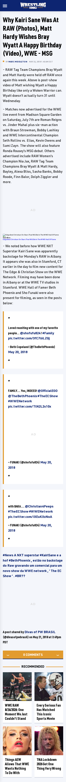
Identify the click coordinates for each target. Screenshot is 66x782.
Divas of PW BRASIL (39, 632)
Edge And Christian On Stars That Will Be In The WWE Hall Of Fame (29, 239)
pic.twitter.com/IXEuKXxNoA (30, 517)
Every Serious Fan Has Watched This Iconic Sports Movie (49, 712)
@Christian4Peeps (39, 506)
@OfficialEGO (48, 391)
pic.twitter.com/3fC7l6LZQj (29, 338)
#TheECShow (47, 396)
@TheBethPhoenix (22, 396)
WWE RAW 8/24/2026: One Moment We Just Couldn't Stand (16, 712)
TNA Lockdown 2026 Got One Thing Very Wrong (49, 764)
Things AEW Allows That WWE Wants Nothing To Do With (17, 766)
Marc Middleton (17, 61)
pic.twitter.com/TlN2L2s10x (29, 406)
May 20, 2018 (17, 352)
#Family (48, 333)
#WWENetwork (20, 401)
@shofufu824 (30, 333)
